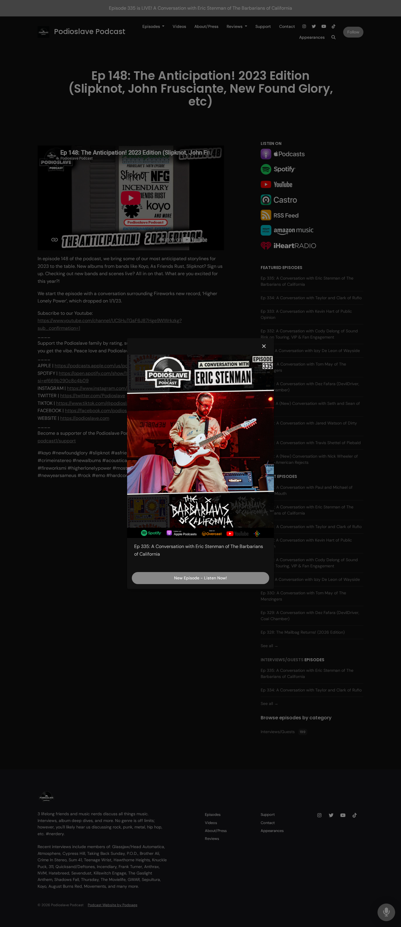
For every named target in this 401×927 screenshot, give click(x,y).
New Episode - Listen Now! (200, 578)
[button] (264, 346)
